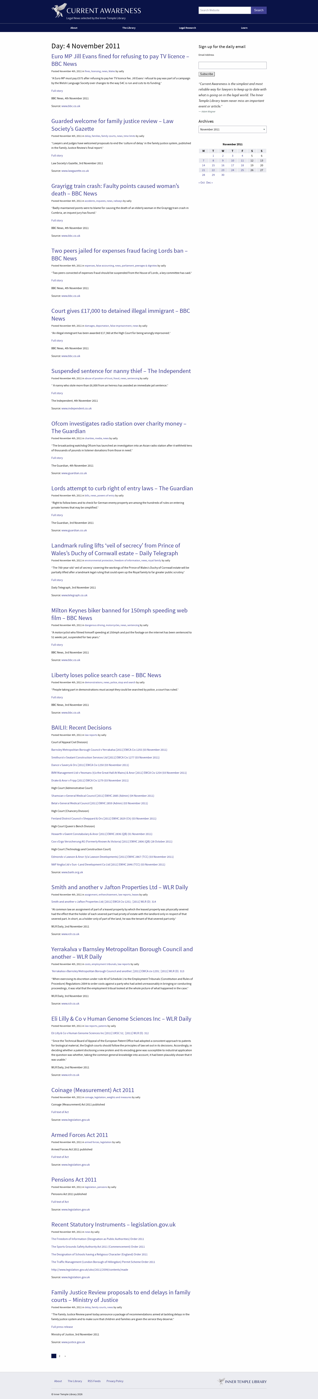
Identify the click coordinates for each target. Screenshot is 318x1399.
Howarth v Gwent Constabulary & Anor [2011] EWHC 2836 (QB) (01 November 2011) (101, 834)
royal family (154, 560)
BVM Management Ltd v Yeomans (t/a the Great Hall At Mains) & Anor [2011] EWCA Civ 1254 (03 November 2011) (119, 773)
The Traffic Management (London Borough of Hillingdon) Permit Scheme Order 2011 (103, 1262)
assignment (91, 894)
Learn (244, 28)
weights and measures (119, 1097)
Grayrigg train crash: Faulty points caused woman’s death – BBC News (115, 189)
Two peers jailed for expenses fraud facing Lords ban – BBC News (119, 254)
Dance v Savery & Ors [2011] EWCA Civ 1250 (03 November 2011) (90, 765)
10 (232, 160)
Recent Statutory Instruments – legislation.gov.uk (113, 1224)
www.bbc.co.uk (70, 106)
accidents (90, 201)
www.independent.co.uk (76, 408)
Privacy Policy (115, 1381)
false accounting (105, 265)
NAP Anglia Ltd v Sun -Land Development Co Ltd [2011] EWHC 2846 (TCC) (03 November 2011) (108, 864)
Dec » (209, 182)
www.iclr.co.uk (70, 934)
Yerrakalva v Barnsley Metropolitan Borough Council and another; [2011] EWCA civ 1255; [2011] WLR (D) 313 (118, 971)
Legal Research (187, 28)
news (104, 71)
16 (222, 165)
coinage (89, 1097)
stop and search (127, 682)
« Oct (202, 182)
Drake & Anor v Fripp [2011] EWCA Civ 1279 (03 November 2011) (90, 780)
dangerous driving (95, 625)
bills (87, 495)
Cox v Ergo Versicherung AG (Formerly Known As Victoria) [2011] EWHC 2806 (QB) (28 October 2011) (111, 841)
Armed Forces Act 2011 (79, 1135)
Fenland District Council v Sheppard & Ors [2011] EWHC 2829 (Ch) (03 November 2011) (103, 818)
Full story (57, 91)
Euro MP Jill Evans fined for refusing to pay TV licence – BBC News (120, 60)
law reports (91, 735)
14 (203, 165)
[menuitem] (75, 28)
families (96, 136)
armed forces (92, 1142)
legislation (100, 1097)
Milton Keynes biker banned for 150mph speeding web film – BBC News (119, 614)
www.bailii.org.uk (72, 872)
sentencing (133, 378)
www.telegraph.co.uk (74, 595)
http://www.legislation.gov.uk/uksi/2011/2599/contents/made (89, 1270)
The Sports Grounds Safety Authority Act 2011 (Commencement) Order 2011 (98, 1247)
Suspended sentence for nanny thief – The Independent (121, 371)
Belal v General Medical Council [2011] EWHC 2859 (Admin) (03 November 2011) (99, 803)
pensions (102, 1187)
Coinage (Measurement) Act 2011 (92, 1090)
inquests (101, 201)
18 (242, 165)
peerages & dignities (146, 265)
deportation (102, 326)
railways (118, 201)
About (73, 28)
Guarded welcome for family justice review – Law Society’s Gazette (112, 124)
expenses (90, 265)
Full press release (62, 1327)
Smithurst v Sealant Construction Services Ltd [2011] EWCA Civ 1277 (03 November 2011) (105, 757)
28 (203, 175)
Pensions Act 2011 (74, 1179)
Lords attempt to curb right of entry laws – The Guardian (122, 488)
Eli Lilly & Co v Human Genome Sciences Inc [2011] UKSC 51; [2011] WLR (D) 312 (100, 1033)
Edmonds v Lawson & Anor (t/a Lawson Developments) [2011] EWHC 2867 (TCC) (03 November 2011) (112, 857)
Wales (112, 71)
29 (213, 175)
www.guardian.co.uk (74, 473)
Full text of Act (60, 1112)
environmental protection (99, 560)
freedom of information (127, 560)
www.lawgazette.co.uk (75, 171)
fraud (116, 378)
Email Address (206, 54)
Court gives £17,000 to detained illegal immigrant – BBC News (120, 314)
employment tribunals (104, 964)
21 (203, 170)
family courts (108, 136)
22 (213, 170)
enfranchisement (108, 894)
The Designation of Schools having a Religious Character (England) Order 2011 (99, 1254)
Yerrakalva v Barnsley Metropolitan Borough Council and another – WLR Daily (122, 953)
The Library (128, 28)
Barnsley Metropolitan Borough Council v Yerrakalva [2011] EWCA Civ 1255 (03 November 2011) (109, 750)
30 (222, 175)
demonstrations (94, 682)
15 (213, 165)
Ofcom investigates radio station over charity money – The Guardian (118, 427)
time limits (129, 136)
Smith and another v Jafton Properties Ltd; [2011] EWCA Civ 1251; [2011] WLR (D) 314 (103, 902)
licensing (96, 71)
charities (89, 438)
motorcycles (112, 625)
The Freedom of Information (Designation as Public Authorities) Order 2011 (97, 1239)
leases (135, 894)
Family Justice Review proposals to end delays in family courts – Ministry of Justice (120, 1296)
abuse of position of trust (98, 378)
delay (88, 136)
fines (87, 71)
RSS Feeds (94, 1381)
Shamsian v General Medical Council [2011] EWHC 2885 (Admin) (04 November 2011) (102, 796)
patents (102, 1026)
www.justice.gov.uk (73, 1342)
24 (232, 170)
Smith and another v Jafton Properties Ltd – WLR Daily (119, 887)
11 (242, 160)
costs (88, 964)
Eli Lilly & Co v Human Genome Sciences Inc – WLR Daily (121, 1019)
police (113, 682)
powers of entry (106, 495)
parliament (128, 265)
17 (232, 165)
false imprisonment (121, 326)
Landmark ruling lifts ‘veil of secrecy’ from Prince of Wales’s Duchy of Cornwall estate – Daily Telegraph (115, 549)
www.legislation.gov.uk (75, 1120)
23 (222, 170)
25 (242, 170)
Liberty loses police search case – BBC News (106, 675)
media (98, 438)
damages (90, 326)
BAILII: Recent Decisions (81, 727)
